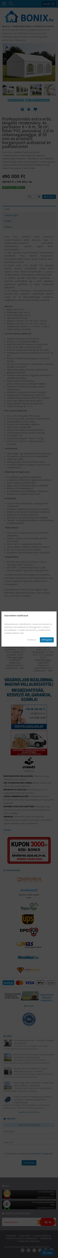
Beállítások (31, 640)
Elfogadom (47, 640)
